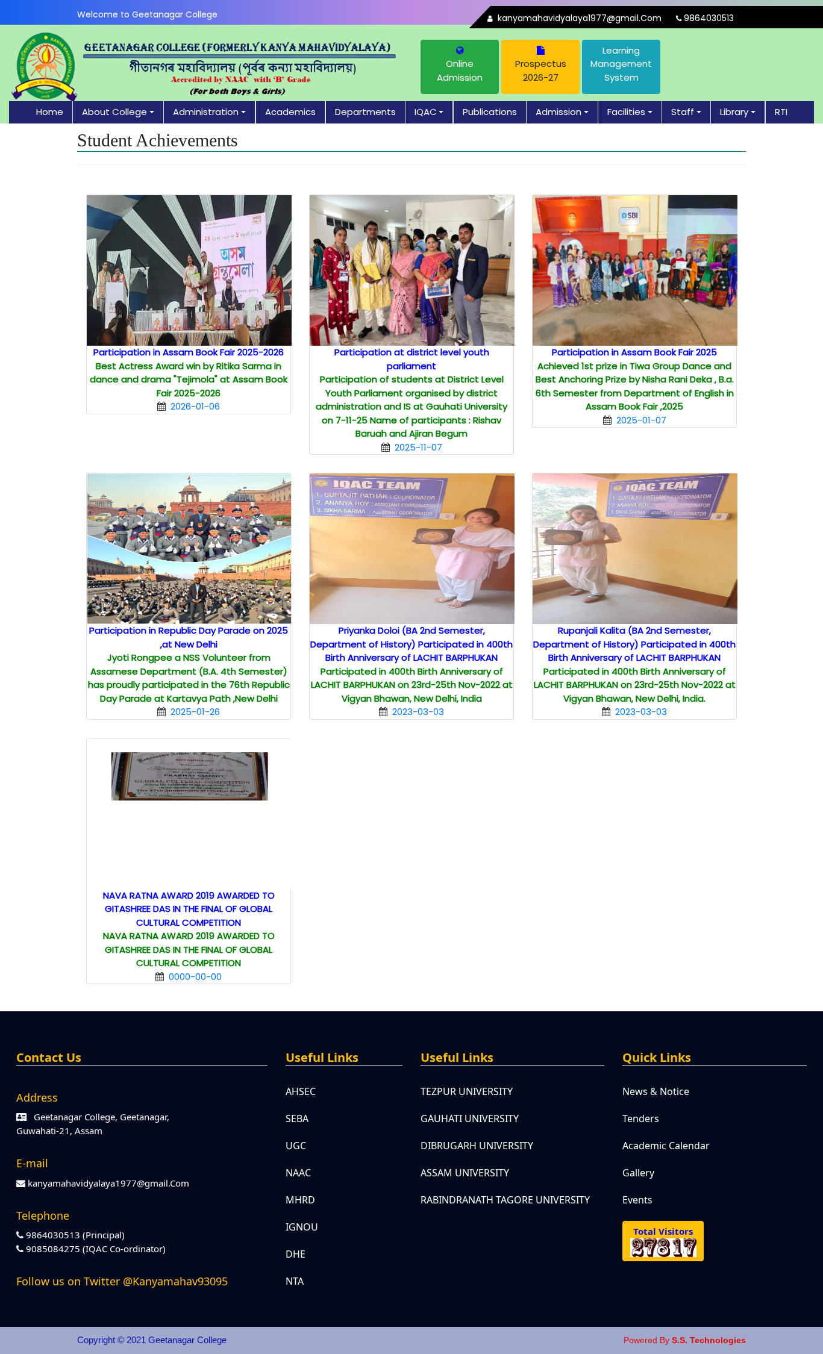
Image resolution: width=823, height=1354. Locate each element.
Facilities (626, 111)
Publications (490, 111)
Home (49, 111)
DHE (295, 1254)
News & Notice (655, 1091)
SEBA (297, 1118)
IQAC (426, 111)
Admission (558, 111)
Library (734, 111)
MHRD (300, 1199)
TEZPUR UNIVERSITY (467, 1091)
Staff (682, 111)
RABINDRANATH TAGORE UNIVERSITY (505, 1199)
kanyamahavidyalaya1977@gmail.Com (578, 18)
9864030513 (707, 18)
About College (114, 111)
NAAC (298, 1172)
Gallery (638, 1172)
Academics (290, 111)
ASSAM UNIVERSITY (465, 1172)
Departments (365, 111)
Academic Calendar (666, 1145)
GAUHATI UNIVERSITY (470, 1118)
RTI (781, 111)
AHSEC (301, 1091)
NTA (295, 1281)
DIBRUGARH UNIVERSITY (477, 1145)
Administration (206, 111)
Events (637, 1199)
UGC (296, 1145)
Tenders (640, 1118)
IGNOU (302, 1227)
